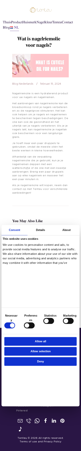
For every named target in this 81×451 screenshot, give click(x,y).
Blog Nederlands (22, 84)
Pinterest (22, 411)
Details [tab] (40, 230)
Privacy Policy (52, 441)
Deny (40, 361)
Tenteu (22, 438)
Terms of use (28, 441)
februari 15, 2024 (50, 84)
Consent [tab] (14, 230)
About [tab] (66, 230)
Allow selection (41, 351)
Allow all (40, 341)
